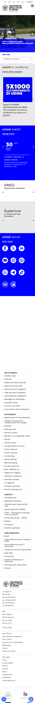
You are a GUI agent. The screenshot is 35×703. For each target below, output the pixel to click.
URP (3, 611)
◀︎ (2, 33)
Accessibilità (6, 677)
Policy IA (5, 666)
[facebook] (5, 250)
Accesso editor (7, 674)
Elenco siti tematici (8, 651)
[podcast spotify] (5, 286)
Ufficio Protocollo (8, 617)
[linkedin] (22, 250)
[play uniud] (22, 262)
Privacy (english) (7, 663)
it (5, 2)
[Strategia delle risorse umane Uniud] (25, 696)
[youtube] (5, 262)
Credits (4, 648)
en (9, 2)
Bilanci (4, 671)
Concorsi (5, 669)
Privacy (4, 660)
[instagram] (13, 262)
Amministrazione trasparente (12, 636)
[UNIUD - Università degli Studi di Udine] (11, 8)
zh (23, 2)
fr (18, 2)
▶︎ (33, 33)
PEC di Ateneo (7, 614)
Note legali (6, 657)
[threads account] (13, 286)
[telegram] (13, 274)
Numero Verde (7, 620)
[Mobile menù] (32, 5)
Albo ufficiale (6, 633)
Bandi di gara (6, 645)
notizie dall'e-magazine (12, 72)
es (14, 2)
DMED (9, 185)
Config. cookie (7, 627)
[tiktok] (22, 274)
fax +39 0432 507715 (9, 600)
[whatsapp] (5, 274)
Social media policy (8, 680)
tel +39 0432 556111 (8, 597)
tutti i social (7, 241)
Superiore (12, 211)
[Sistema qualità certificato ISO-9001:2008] (8, 696)
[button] (4, 699)
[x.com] (13, 250)
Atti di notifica (7, 639)
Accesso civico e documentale (12, 642)
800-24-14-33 (7, 623)
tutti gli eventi (8, 134)
